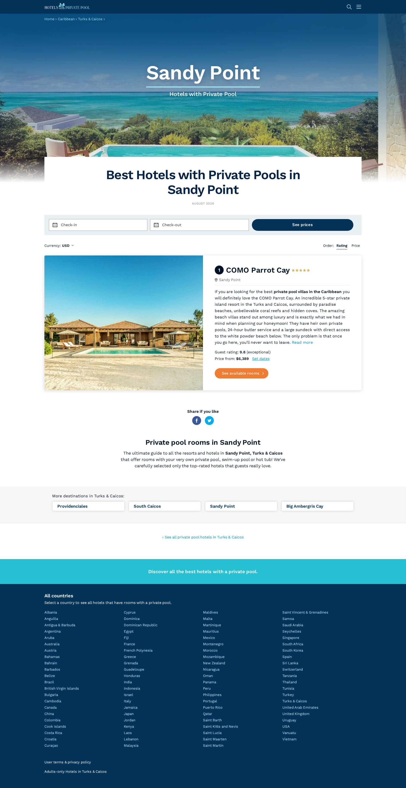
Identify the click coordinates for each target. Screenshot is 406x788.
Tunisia (288, 688)
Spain (287, 657)
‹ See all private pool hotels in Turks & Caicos (203, 537)
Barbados (52, 669)
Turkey (288, 695)
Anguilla (51, 619)
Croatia (50, 739)
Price (355, 245)
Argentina (52, 631)
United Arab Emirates (300, 707)
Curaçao (51, 745)
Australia (51, 644)
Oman (208, 676)
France (129, 644)
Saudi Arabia (292, 625)
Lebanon (131, 739)
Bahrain (50, 663)
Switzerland (292, 669)
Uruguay (289, 720)
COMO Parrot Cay (257, 270)
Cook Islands (55, 726)
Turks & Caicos (90, 19)
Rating (341, 245)
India (128, 682)
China (49, 714)
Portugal (210, 701)
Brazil (49, 682)
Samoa (288, 619)
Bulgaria (51, 695)
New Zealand (214, 663)
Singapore (290, 638)
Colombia (52, 720)
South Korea (292, 650)
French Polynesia (138, 650)
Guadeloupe (134, 669)
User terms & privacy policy (67, 762)
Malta (207, 619)
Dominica (132, 619)
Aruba (49, 638)
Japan (129, 714)
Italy (127, 701)
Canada (50, 707)
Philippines (212, 695)
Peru (207, 688)
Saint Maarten (214, 739)
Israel (128, 695)
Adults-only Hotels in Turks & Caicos (75, 771)
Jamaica (130, 707)
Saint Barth (212, 720)
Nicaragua (211, 669)
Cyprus (130, 612)
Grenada (131, 663)
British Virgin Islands (61, 688)
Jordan (129, 720)
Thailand (289, 682)
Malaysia (131, 745)
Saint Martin (213, 745)
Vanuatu (289, 733)
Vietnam (289, 739)
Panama (209, 682)
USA (286, 726)
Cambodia (52, 701)
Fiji (126, 638)
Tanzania (289, 676)
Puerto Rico (213, 707)
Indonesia (132, 688)
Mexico (209, 638)
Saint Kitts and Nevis (220, 726)
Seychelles (291, 631)
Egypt (128, 631)
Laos (128, 733)
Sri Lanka (290, 663)
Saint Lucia (212, 733)
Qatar (207, 714)
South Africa (292, 644)
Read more (302, 342)
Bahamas (52, 657)
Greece (130, 657)
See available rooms (240, 373)
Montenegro (213, 644)
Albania (50, 612)
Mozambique (214, 657)
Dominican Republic (140, 625)
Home (49, 19)
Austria (50, 650)
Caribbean (66, 19)
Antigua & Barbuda (59, 625)
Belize (49, 676)
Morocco (210, 650)
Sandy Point (230, 280)
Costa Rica (53, 733)
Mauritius (211, 631)
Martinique (212, 625)
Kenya (129, 726)
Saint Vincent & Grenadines (305, 612)
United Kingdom (295, 714)
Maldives (210, 612)
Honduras (132, 676)
